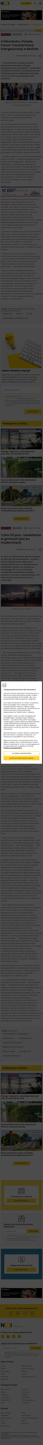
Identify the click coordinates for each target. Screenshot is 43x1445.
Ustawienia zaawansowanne (21, 753)
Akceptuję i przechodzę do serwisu (22, 758)
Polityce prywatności (13, 748)
